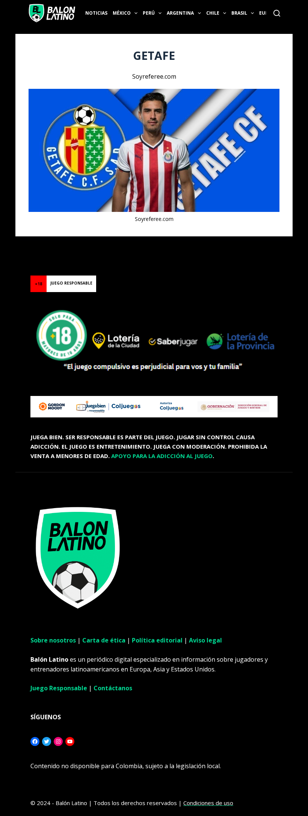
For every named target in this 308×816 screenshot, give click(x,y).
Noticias (96, 13)
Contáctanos (113, 688)
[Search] (276, 13)
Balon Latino (16, 245)
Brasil (239, 13)
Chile (212, 13)
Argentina (180, 13)
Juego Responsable (58, 688)
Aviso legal (205, 640)
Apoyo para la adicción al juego (162, 456)
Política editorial (157, 640)
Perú (149, 13)
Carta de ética (103, 640)
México (122, 13)
